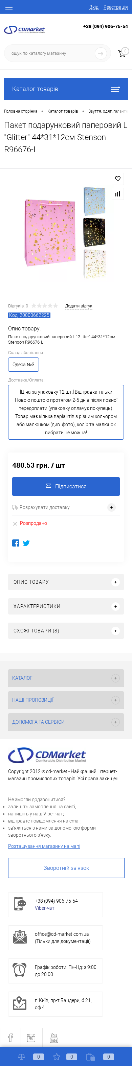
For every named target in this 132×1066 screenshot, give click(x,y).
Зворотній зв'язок (66, 868)
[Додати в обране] (118, 179)
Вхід (93, 7)
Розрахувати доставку (45, 507)
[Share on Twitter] (26, 543)
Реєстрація (116, 7)
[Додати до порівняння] (118, 194)
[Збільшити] (66, 233)
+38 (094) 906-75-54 (105, 26)
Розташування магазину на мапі (44, 846)
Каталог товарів (35, 88)
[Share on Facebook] (15, 543)
